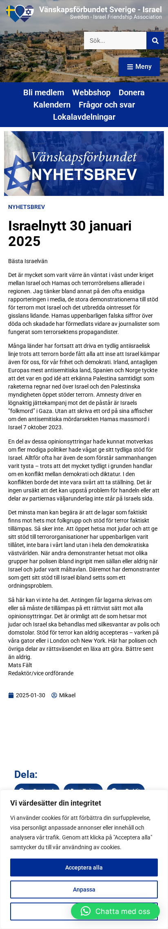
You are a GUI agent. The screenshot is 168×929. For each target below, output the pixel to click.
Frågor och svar (107, 105)
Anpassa (84, 889)
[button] (115, 911)
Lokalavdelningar (84, 117)
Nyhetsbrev (26, 207)
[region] (84, 859)
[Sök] (155, 40)
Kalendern (52, 105)
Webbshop (91, 92)
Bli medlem (43, 92)
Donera (132, 92)
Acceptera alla (84, 867)
